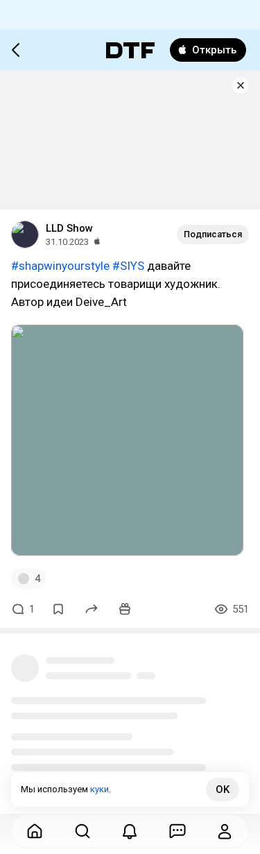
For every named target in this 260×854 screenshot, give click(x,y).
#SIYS (128, 266)
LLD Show (69, 228)
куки (99, 789)
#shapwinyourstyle (60, 266)
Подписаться (213, 234)
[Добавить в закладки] (58, 609)
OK (222, 789)
